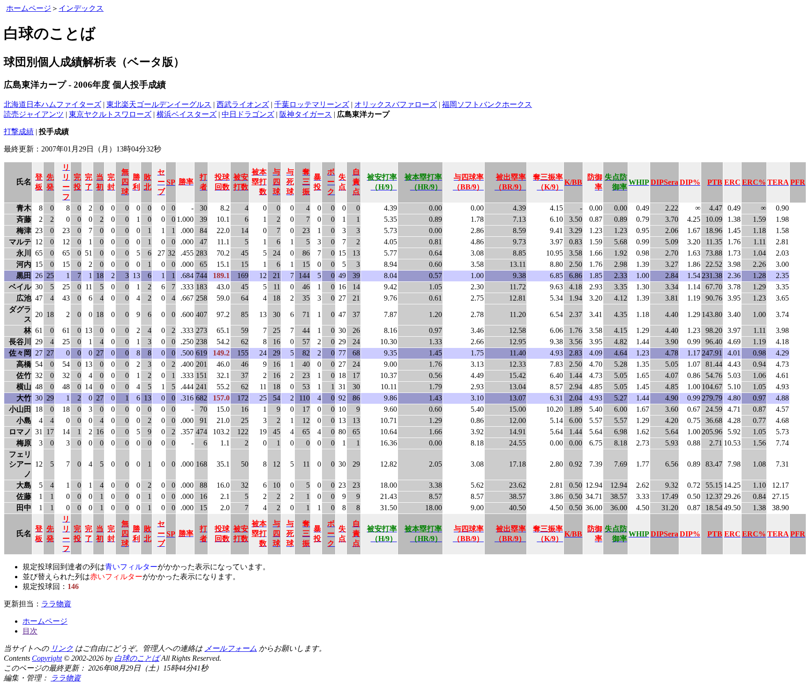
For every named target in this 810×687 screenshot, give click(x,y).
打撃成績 (19, 132)
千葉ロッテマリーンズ (311, 104)
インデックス (81, 8)
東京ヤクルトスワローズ (110, 114)
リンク (62, 648)
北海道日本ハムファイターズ (52, 104)
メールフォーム (230, 648)
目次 (30, 631)
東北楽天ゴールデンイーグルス (158, 104)
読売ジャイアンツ (34, 114)
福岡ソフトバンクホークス (487, 104)
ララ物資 (56, 604)
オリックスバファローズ (395, 104)
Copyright (47, 658)
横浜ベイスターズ (187, 114)
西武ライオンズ (243, 104)
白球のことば (136, 658)
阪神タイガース (305, 114)
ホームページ (28, 8)
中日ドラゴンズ (248, 114)
